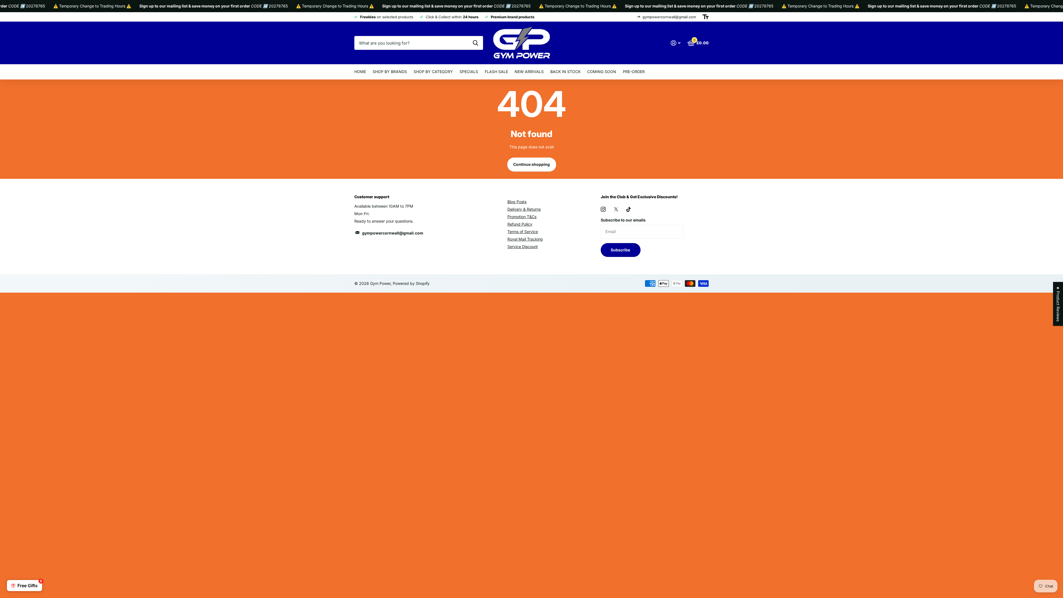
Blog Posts (517, 201)
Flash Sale (496, 71)
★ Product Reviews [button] (1058, 303)
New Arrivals (529, 71)
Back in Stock (565, 71)
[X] (616, 209)
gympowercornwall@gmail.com (392, 233)
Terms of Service (522, 231)
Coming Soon (601, 71)
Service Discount (522, 246)
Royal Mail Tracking (525, 239)
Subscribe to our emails (623, 220)
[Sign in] (675, 43)
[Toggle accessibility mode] (706, 16)
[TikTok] (628, 209)
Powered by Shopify (411, 283)
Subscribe (621, 250)
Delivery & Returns (524, 209)
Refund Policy (519, 224)
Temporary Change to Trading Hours (76, 6)
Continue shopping (531, 164)
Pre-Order (634, 71)
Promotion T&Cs (521, 216)
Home (360, 71)
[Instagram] (603, 209)
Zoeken (475, 43)
